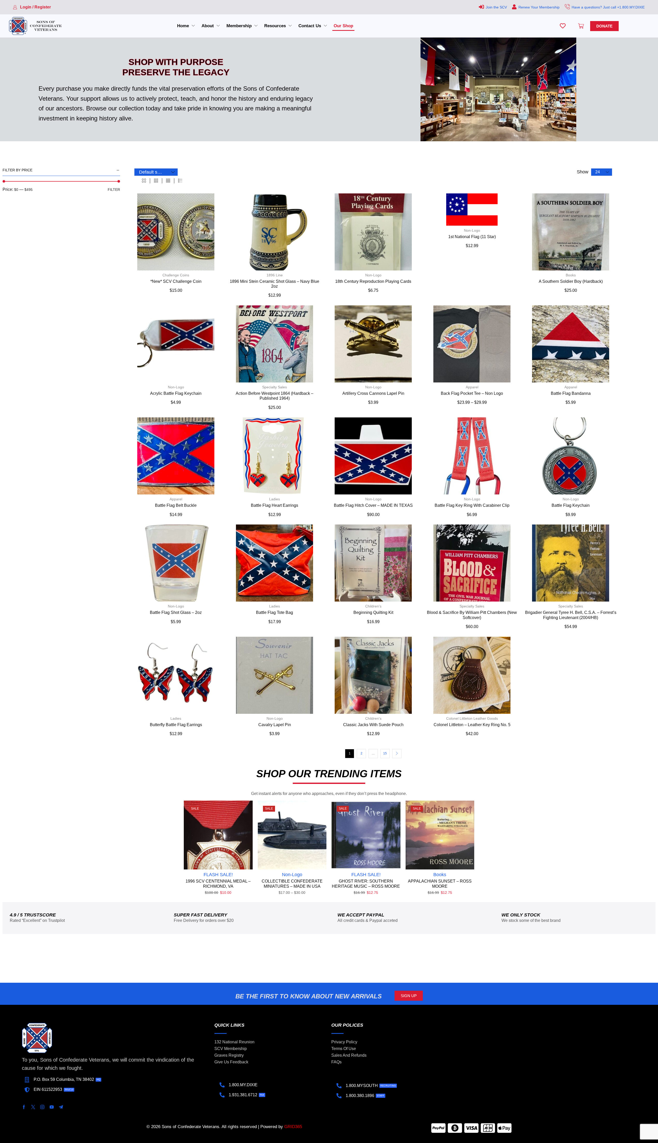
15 (385, 753)
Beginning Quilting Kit (373, 612)
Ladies (274, 499)
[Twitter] (33, 1107)
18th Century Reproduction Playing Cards (373, 281)
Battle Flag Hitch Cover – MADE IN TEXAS (373, 505)
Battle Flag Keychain (571, 505)
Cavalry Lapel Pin (274, 725)
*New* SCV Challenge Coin (176, 281)
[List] (180, 181)
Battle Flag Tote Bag (274, 612)
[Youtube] (52, 1107)
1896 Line (275, 275)
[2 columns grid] (144, 181)
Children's (373, 606)
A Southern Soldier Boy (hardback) (571, 281)
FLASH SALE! (218, 874)
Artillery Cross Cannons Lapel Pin (373, 393)
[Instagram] (42, 1107)
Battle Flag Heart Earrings (274, 505)
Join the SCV (496, 7)
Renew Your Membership (539, 7)
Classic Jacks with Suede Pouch (373, 725)
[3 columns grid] (156, 181)
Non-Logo (373, 275)
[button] (32, 7)
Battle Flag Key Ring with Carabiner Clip (472, 505)
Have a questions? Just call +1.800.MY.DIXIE (608, 7)
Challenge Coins (175, 275)
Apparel (472, 387)
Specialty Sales (274, 387)
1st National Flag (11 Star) (472, 237)
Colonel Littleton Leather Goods (472, 718)
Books (571, 275)
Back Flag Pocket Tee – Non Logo (472, 393)
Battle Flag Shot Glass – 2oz (176, 612)
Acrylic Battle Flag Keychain (176, 393)
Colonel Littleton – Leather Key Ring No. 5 (472, 725)
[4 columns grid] (168, 181)
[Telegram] (61, 1107)
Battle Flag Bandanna (571, 393)
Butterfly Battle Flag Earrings (176, 725)
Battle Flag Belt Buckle (176, 505)
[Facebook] (24, 1107)
